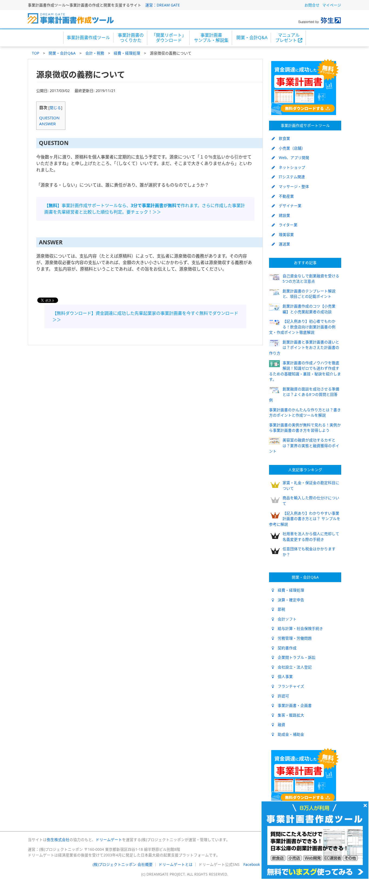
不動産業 (284, 196)
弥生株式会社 (58, 839)
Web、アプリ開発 (292, 157)
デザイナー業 (288, 205)
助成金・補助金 (289, 734)
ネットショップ (290, 167)
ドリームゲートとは (176, 864)
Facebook (251, 864)
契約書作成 (285, 647)
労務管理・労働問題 (293, 638)
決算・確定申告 (289, 599)
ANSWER (47, 123)
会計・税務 (94, 53)
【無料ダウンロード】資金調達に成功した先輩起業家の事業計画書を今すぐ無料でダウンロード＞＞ (145, 316)
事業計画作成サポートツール (305, 125)
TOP (35, 53)
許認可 (281, 695)
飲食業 (282, 138)
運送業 (282, 244)
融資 (279, 724)
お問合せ (312, 5)
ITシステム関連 (290, 176)
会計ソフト (285, 619)
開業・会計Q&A (251, 37)
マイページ (331, 5)
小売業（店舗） (290, 148)
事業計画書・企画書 (293, 705)
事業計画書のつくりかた (131, 37)
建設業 (282, 215)
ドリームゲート (109, 839)
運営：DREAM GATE (162, 5)
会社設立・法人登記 (293, 667)
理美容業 (284, 234)
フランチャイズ (289, 686)
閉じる (55, 107)
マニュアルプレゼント (287, 37)
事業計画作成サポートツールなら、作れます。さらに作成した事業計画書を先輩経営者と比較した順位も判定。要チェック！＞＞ (144, 208)
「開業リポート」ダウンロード (169, 37)
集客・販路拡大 (289, 715)
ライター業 (286, 224)
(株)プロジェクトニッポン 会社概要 (123, 864)
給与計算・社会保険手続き (298, 628)
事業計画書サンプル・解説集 (211, 37)
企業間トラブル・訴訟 (295, 657)
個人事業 (283, 676)
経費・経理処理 (127, 53)
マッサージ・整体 (292, 186)
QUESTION (49, 117)
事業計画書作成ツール (88, 37)
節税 (279, 609)
